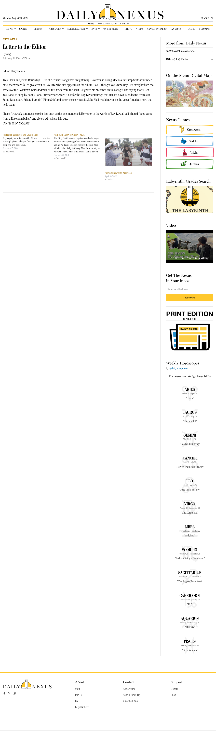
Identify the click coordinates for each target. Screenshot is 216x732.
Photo (128, 28)
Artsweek (55, 28)
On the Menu (110, 28)
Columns (204, 28)
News (9, 28)
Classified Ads (130, 701)
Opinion (38, 28)
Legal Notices (82, 707)
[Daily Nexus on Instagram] (14, 693)
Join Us (78, 694)
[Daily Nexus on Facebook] (4, 693)
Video (139, 28)
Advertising (129, 688)
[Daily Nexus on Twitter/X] (9, 693)
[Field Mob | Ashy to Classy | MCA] (79, 146)
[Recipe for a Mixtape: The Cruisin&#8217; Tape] (28, 143)
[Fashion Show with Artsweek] (128, 152)
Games (191, 28)
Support (176, 681)
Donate (174, 688)
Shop (173, 694)
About (79, 681)
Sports (23, 28)
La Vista (176, 28)
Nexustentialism (157, 28)
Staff (8, 54)
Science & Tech (76, 28)
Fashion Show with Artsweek (118, 172)
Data (94, 28)
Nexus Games (178, 119)
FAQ (77, 701)
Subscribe (190, 297)
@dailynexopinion (178, 368)
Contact (128, 681)
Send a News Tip (131, 694)
